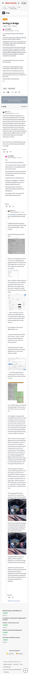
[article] (14, 132)
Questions (5, 8)
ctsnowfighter (8, 29)
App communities (11, 7)
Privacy (21, 664)
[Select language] (18, 3)
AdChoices (7, 672)
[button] (3, 3)
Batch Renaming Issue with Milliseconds (12, 610)
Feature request (11, 88)
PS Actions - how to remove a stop (11, 622)
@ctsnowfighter (12, 214)
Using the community (7, 664)
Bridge (19, 7)
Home (4, 7)
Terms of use (15, 664)
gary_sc (7, 111)
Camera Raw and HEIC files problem (11, 637)
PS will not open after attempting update (12, 630)
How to (4, 88)
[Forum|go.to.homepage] (11, 3)
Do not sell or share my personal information (12, 669)
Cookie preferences (7, 666)
